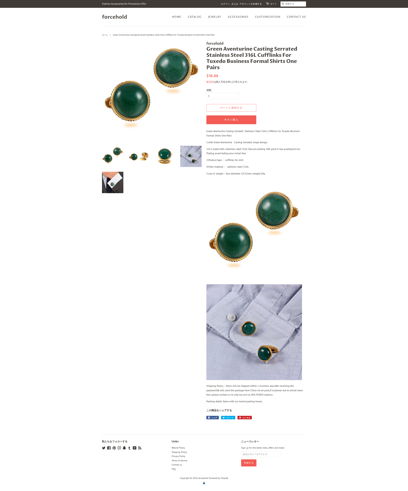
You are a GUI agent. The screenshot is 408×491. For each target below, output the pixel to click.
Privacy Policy (178, 456)
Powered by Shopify (218, 478)
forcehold (114, 17)
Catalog (195, 17)
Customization (267, 17)
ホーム (105, 35)
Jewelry (214, 17)
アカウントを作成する (250, 3)
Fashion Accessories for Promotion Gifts (124, 3)
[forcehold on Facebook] (109, 448)
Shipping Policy (179, 452)
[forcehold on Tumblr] (129, 448)
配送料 (210, 81)
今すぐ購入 (231, 119)
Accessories (238, 17)
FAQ (174, 469)
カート (273, 3)
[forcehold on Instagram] (119, 448)
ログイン (225, 3)
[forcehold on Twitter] (104, 448)
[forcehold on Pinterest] (114, 448)
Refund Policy (178, 447)
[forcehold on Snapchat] (124, 448)
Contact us (296, 17)
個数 (208, 90)
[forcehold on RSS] (140, 448)
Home (176, 17)
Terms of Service (179, 460)
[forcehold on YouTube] (134, 448)
